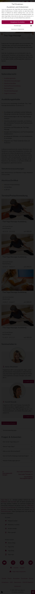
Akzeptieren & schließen (17, 22)
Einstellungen (17, 25)
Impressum (14, 29)
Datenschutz (21, 29)
